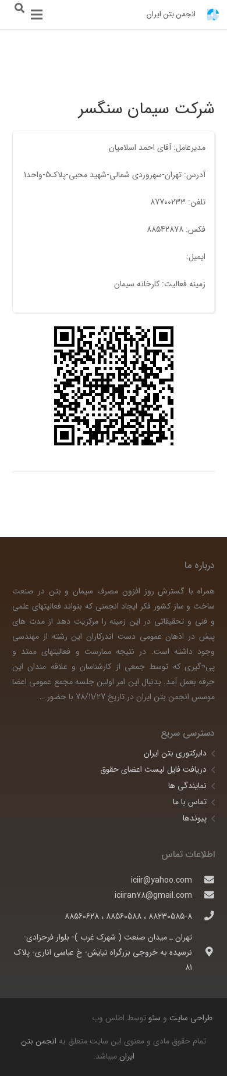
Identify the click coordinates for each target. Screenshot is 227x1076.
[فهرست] (36, 14)
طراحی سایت (189, 1018)
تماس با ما (190, 802)
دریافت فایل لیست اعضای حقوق (153, 769)
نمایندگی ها (187, 785)
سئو (154, 1018)
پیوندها (195, 818)
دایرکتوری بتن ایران (175, 753)
